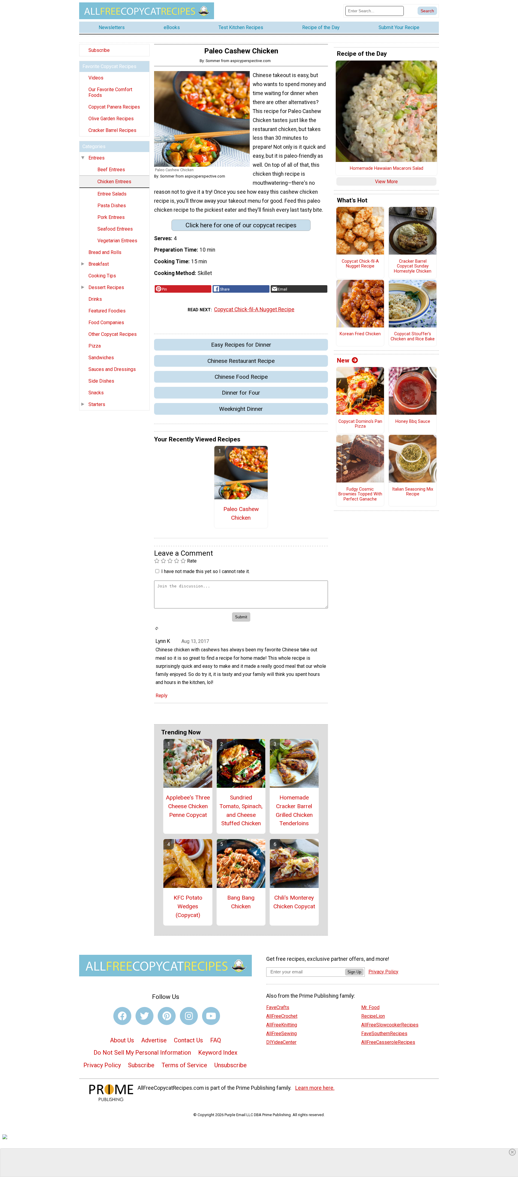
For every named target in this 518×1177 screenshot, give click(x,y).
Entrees (96, 158)
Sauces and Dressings (112, 369)
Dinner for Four (241, 392)
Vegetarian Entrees (117, 240)
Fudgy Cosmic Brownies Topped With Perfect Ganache (360, 494)
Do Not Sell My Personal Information (142, 1052)
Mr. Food (370, 1007)
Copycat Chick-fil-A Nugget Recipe (254, 309)
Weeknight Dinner (241, 408)
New (343, 360)
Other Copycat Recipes (112, 334)
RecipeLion (373, 1016)
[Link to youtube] (211, 1016)
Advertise (154, 1040)
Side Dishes (101, 381)
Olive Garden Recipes (111, 118)
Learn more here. (315, 1088)
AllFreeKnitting (281, 1025)
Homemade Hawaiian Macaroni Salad (386, 168)
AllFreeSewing (281, 1033)
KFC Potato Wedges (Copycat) (188, 906)
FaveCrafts (277, 1007)
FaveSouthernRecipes (384, 1033)
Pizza (94, 346)
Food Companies (106, 322)
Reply (162, 695)
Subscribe (99, 50)
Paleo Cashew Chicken (241, 513)
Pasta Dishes (111, 205)
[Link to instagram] (189, 1016)
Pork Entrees (111, 217)
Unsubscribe (230, 1065)
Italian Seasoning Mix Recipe (412, 492)
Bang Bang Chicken (241, 902)
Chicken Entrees (114, 181)
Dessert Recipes (106, 287)
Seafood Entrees (115, 229)
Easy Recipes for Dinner (241, 344)
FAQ (215, 1040)
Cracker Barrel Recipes (112, 130)
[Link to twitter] (144, 1016)
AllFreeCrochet (281, 1016)
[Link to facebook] (122, 1016)
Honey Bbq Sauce (412, 421)
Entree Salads (112, 194)
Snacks (96, 393)
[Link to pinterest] (167, 1016)
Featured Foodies (107, 311)
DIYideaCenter (281, 1042)
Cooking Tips (102, 276)
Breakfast (98, 264)
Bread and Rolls (104, 252)
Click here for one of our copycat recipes (241, 225)
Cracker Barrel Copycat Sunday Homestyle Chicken (412, 266)
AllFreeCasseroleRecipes (388, 1042)
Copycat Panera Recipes (114, 107)
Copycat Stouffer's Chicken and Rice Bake (413, 337)
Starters (96, 404)
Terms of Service (184, 1065)
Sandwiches (101, 357)
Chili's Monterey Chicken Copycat (294, 902)
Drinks (95, 299)
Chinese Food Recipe (241, 376)
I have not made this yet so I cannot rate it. (205, 571)
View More (386, 181)
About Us (122, 1040)
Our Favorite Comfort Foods (110, 92)
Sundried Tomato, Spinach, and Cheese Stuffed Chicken (241, 810)
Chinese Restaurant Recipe (241, 360)
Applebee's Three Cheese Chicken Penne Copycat (188, 806)
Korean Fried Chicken (360, 334)
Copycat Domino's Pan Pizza (360, 424)
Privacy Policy (102, 1065)
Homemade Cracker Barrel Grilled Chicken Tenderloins (294, 810)
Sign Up (354, 972)
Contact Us (188, 1040)
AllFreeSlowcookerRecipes (389, 1025)
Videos (95, 78)
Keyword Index (217, 1052)
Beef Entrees (111, 169)
